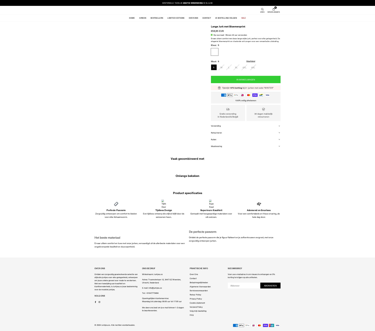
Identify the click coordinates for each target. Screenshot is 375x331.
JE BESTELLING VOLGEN (226, 18)
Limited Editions (175, 18)
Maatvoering (216, 146)
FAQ (192, 315)
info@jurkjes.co (155, 287)
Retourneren (216, 132)
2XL (244, 67)
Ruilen (213, 139)
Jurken (142, 18)
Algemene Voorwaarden (200, 286)
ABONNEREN (270, 285)
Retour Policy (195, 294)
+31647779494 (152, 293)
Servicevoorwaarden (199, 290)
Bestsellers (157, 18)
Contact (206, 18)
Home (132, 18)
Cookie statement (197, 302)
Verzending (216, 125)
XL (236, 67)
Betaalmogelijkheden (199, 282)
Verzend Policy (196, 306)
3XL (253, 67)
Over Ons (193, 18)
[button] (273, 10)
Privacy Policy (196, 298)
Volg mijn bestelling (198, 310)
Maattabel (250, 61)
